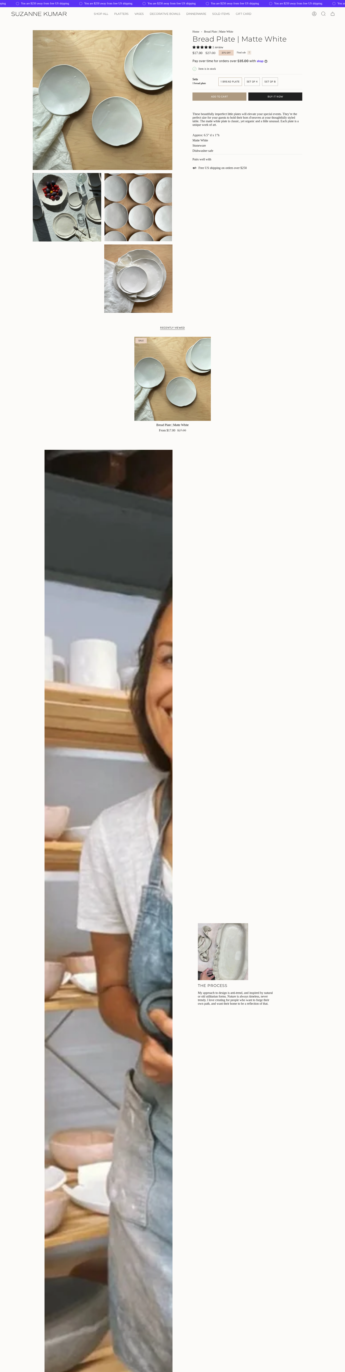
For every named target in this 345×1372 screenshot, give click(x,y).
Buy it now (275, 96)
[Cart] (332, 13)
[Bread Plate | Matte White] (172, 379)
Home (195, 31)
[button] (101, 14)
